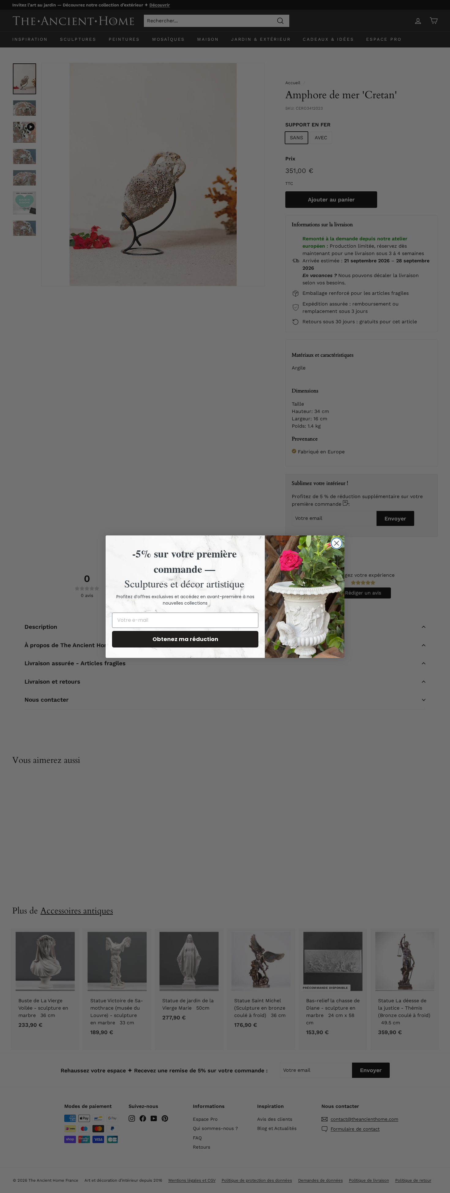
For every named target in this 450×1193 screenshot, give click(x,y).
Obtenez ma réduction (185, 639)
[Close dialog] (336, 543)
